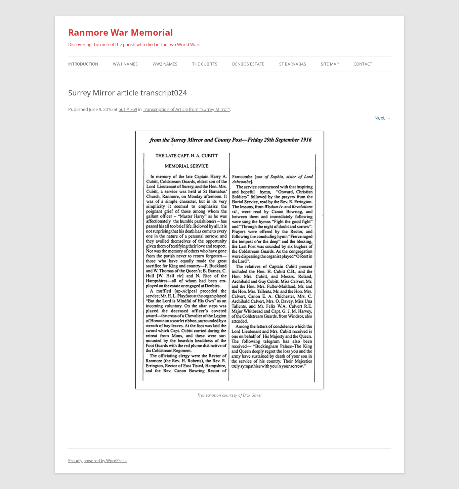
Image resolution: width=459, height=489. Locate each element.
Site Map (330, 64)
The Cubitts (204, 64)
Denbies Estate (248, 64)
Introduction (83, 64)
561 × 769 (128, 109)
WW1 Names (125, 64)
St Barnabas (292, 64)
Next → (382, 118)
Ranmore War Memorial (120, 32)
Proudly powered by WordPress (97, 460)
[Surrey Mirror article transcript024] (229, 260)
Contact (362, 64)
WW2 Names (165, 64)
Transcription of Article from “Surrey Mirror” (186, 109)
